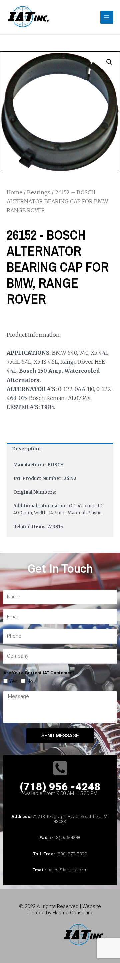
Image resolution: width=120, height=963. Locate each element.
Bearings (38, 192)
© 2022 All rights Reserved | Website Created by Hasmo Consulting (60, 909)
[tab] (60, 449)
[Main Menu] (106, 17)
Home (14, 192)
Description (26, 449)
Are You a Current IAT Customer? (39, 672)
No (30, 681)
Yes (13, 681)
